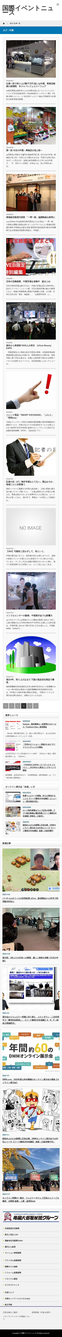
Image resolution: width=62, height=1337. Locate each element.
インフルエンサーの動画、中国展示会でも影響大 (29, 615)
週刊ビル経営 (10, 1247)
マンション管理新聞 (13, 1253)
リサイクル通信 (11, 1279)
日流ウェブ (9, 1292)
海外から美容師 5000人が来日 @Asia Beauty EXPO (28, 346)
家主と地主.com (11, 1235)
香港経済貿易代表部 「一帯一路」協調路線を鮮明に (30, 217)
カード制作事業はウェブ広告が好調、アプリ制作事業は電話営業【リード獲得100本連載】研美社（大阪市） (40, 813)
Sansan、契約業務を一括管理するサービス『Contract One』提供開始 (39, 725)
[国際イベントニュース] (28, 10)
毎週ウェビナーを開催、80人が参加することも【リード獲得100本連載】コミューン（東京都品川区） (40, 798)
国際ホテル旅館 (11, 1267)
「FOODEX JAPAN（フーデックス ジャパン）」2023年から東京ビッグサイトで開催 (39, 767)
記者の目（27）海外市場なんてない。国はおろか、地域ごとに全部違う (30, 483)
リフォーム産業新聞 (13, 1273)
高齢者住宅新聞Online (14, 1241)
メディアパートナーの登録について (16, 1317)
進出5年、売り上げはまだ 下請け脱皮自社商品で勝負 (30, 680)
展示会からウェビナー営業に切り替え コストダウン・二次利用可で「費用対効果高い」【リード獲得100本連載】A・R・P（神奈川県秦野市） (30, 1020)
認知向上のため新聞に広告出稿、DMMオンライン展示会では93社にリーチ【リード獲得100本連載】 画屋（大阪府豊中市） (30, 829)
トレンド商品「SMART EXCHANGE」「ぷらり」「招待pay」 (29, 416)
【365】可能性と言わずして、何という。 (26, 551)
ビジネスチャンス (12, 1285)
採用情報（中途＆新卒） (42, 1312)
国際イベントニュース (28, 1333)
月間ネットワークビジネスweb (17, 1299)
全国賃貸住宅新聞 (12, 1228)
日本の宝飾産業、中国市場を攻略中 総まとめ (28, 281)
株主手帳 (8, 1305)
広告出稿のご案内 (10, 1312)
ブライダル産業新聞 (13, 1260)
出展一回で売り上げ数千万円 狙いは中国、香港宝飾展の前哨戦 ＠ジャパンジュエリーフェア (30, 84)
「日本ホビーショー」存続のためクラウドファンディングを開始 (39, 745)
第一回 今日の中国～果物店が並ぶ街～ (24, 150)
